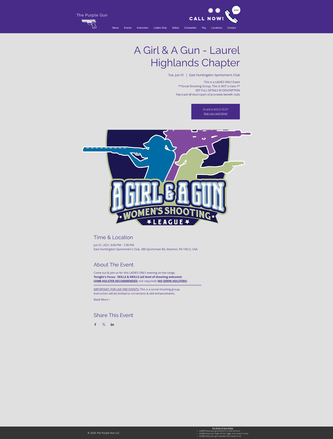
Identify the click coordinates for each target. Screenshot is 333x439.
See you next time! (215, 113)
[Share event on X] (103, 324)
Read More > (102, 299)
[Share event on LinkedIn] (112, 324)
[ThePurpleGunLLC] (210, 10)
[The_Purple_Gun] (217, 10)
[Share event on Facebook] (95, 324)
